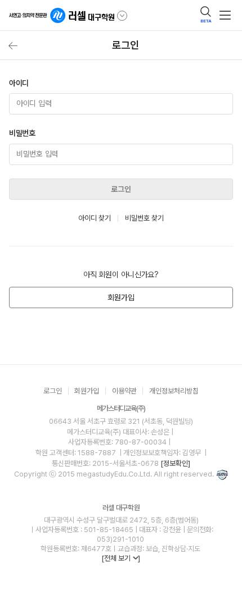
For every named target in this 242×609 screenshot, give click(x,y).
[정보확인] (175, 463)
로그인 (121, 189)
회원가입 (120, 297)
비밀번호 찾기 (144, 218)
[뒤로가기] (12, 45)
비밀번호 (22, 133)
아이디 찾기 (94, 218)
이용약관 (124, 391)
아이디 (19, 83)
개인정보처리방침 (174, 391)
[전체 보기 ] (120, 558)
